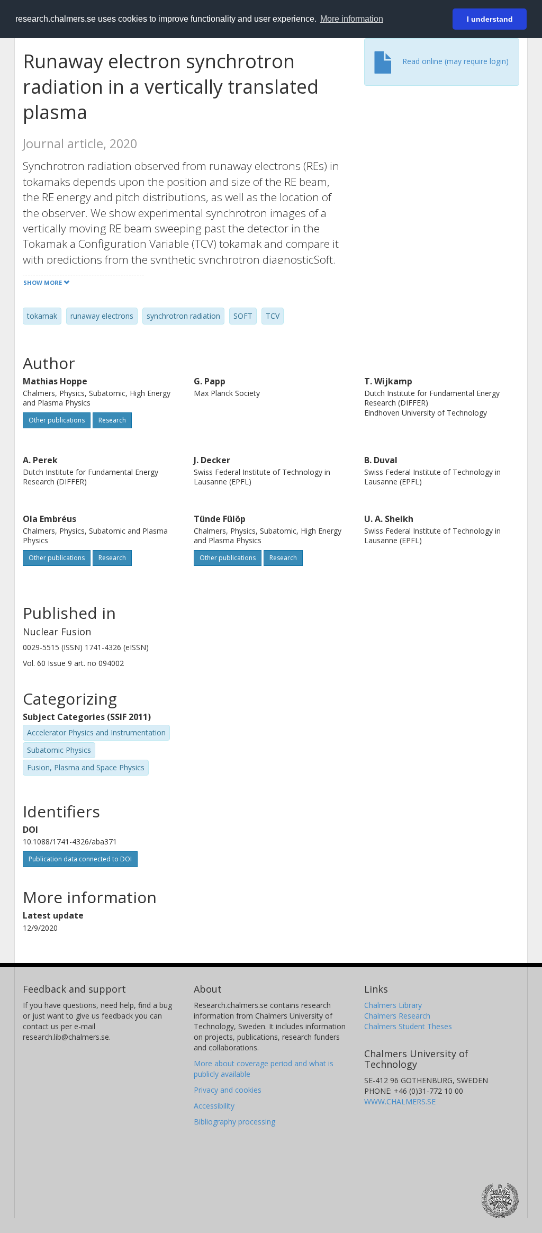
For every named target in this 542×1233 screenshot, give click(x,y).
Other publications (57, 420)
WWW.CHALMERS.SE (400, 1101)
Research (112, 420)
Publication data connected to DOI (80, 858)
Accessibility (214, 1106)
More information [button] (351, 18)
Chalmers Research (397, 1016)
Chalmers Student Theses (408, 1026)
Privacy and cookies (227, 1090)
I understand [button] (490, 19)
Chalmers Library (393, 1005)
